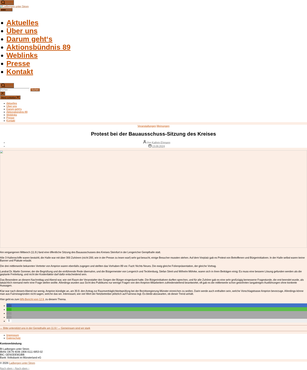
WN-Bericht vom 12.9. (32, 299)
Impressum (12, 335)
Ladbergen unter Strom (22, 363)
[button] (9, 305)
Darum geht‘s (29, 39)
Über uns (22, 31)
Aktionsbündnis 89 (38, 47)
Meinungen (163, 126)
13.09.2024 (158, 146)
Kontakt (19, 72)
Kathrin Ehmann (161, 142)
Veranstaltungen (147, 126)
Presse (18, 63)
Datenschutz (13, 338)
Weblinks (22, 55)
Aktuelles (22, 23)
